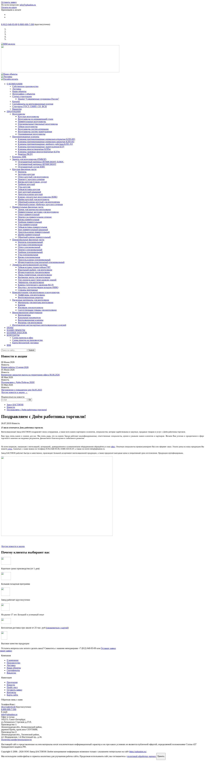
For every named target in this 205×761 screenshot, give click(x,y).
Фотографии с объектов (23, 94)
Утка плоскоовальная (28, 255)
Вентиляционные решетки (30, 297)
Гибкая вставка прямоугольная (32, 227)
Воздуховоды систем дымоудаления (35, 131)
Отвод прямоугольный (28, 214)
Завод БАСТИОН (15, 404)
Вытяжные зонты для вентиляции (34, 277)
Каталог (16, 101)
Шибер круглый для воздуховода (33, 199)
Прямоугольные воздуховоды (32, 121)
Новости (11, 407)
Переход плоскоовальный (30, 250)
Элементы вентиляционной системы (29, 265)
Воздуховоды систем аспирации (33, 129)
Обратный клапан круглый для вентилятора (39, 202)
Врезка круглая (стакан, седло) (32, 182)
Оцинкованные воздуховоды (31, 134)
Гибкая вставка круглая (29, 189)
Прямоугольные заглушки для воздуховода (38, 212)
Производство (13, 663)
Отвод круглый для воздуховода (33, 177)
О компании (12, 660)
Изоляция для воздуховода (30, 307)
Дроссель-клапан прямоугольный (34, 232)
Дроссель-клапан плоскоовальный (34, 260)
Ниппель (22, 172)
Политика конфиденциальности (16, 739)
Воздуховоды (18, 114)
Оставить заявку (9, 2)
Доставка (16, 89)
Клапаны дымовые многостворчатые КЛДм (39, 151)
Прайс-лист (12, 687)
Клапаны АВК (19, 157)
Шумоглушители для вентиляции (34, 272)
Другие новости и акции (13, 546)
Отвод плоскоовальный (29, 247)
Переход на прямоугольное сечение (35, 217)
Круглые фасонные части (24, 169)
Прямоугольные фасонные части (27, 207)
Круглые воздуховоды (28, 116)
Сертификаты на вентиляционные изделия (32, 104)
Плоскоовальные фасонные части (28, 239)
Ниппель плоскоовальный (30, 242)
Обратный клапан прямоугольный (34, 237)
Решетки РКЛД (25, 154)
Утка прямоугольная (27, 224)
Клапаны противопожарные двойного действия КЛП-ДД (45, 144)
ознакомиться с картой (57, 628)
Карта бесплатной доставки (25, 342)
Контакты (11, 692)
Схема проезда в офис (22, 337)
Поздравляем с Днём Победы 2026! (18, 382)
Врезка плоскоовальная (29, 257)
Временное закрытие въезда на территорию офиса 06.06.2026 (30, 375)
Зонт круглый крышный (29, 192)
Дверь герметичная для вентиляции (35, 275)
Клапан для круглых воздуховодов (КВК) (37, 197)
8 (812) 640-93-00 (9, 24)
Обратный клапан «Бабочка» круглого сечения (40, 204)
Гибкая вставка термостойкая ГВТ (34, 267)
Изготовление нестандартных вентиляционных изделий (39, 325)
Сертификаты (13, 670)
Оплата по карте (9, 7)
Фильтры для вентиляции (30, 322)
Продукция (12, 682)
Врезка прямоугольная (28, 219)
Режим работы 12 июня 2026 (14, 367)
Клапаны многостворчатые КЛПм (34, 149)
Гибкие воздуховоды (28, 126)
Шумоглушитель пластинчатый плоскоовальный (41, 262)
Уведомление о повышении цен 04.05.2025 (21, 390)
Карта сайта (12, 695)
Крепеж (21, 305)
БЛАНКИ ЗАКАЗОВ (17, 332)
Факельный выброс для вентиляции (35, 270)
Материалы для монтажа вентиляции (35, 302)
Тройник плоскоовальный (30, 252)
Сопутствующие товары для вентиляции (37, 310)
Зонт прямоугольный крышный (33, 229)
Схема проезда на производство (27, 340)
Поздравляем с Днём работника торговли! (27, 409)
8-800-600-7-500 (8, 709)
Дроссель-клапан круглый (30, 194)
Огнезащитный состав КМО (31, 167)
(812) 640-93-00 (8, 707)
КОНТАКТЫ (13, 335)
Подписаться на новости (13, 397)
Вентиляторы (24, 315)
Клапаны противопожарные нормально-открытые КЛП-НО (46, 139)
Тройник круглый (26, 184)
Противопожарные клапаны (25, 136)
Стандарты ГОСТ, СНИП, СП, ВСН (29, 106)
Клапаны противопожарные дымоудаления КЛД (41, 146)
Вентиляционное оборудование (27, 312)
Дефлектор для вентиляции (31, 282)
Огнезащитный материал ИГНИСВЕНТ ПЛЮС (41, 162)
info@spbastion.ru (28, 5)
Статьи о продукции (22, 96)
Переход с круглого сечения (31, 179)
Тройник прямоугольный (30, 222)
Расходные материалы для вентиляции (30, 300)
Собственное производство (25, 86)
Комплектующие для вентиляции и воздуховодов (35, 292)
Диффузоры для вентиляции (31, 295)
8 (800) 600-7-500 (26, 24)
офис (113, 447)
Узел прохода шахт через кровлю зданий (37, 280)
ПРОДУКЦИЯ (14, 111)
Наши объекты (19, 91)
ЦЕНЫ (10, 327)
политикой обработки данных (141, 756)
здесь (9, 449)
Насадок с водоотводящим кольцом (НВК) (38, 287)
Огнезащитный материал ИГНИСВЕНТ (37, 164)
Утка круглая (24, 187)
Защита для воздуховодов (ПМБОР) (29, 159)
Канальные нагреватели (29, 317)
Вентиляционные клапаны (30, 320)
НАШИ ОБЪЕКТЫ (16, 330)
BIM (9, 345)
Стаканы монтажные (28, 290)
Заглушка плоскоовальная (30, 244)
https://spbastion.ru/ (137, 751)
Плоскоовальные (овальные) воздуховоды (38, 124)
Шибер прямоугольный (29, 234)
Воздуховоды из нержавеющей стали (35, 119)
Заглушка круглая (26, 174)
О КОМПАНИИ (14, 84)
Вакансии (17, 109)
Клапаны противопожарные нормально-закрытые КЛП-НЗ (46, 141)
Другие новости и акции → (14, 392)
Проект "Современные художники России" (38, 99)
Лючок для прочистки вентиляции (34, 209)
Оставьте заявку (108, 648)
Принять (160, 756)
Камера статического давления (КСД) (36, 285)
